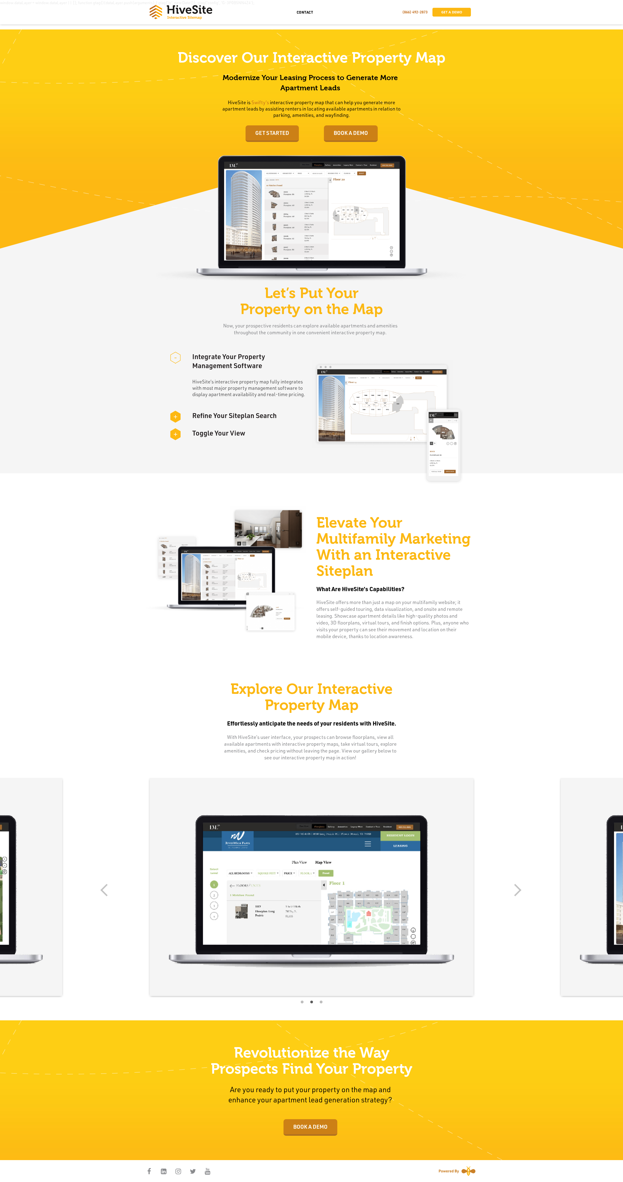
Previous (107, 890)
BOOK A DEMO (351, 132)
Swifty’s (260, 102)
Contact (305, 12)
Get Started (272, 132)
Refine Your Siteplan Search (225, 415)
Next (515, 890)
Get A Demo (451, 12)
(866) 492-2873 (415, 11)
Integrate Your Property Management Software (219, 361)
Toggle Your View (209, 432)
